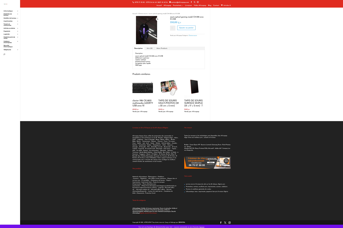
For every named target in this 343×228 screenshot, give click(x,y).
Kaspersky (143, 191)
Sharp (197, 148)
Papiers (168, 180)
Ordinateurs (155, 180)
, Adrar (175, 137)
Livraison (188, 5)
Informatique (8, 11)
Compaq (225, 148)
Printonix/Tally (203, 148)
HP (199, 144)
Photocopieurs (152, 176)
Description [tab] (138, 48)
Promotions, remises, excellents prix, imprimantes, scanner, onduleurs (206, 186)
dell (220, 148)
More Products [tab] (162, 48)
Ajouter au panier (186, 28)
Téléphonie (7, 49)
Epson (196, 144)
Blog (209, 5)
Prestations (177, 5)
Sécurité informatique (8, 46)
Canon (191, 144)
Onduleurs (161, 176)
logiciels (141, 211)
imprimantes (155, 208)
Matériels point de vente (150, 211)
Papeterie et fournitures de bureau (153, 210)
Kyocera (203, 144)
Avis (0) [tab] (149, 48)
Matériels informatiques (139, 176)
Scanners (136, 178)
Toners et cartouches (7, 24)
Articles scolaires (9, 28)
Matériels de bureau (8, 14)
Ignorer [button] (201, 227)
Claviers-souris (142, 13)
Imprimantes (8, 21)
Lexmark (209, 144)
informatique (136, 208)
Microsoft (211, 148)
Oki (193, 148)
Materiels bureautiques (164, 211)
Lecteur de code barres (155, 191)
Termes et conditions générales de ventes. (198, 189)
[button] (157, 19)
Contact (216, 5)
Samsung (215, 144)
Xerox (219, 144)
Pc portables (146, 180)
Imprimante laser (146, 182)
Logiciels (7, 34)
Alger (171, 137)
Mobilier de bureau (10, 18)
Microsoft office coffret (158, 189)
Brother (186, 144)
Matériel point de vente (9, 37)
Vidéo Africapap (200, 5)
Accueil (159, 5)
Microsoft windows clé (142, 189)
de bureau (162, 180)
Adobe (217, 148)
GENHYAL (182, 222)
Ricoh (224, 144)
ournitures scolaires (151, 187)
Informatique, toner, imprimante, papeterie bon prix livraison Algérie (207, 191)
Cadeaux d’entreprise (8, 42)
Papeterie (7, 31)
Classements (141, 193)
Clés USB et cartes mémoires (157, 178)
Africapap (167, 5)
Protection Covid (150, 193)
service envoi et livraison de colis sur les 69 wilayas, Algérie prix (205, 184)
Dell (190, 148)
